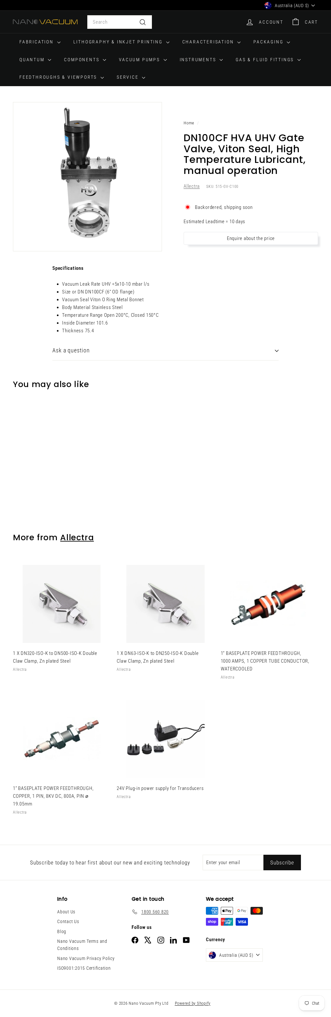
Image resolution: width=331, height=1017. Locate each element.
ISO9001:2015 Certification (84, 968)
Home (189, 122)
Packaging (269, 41)
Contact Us (68, 921)
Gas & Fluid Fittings (266, 59)
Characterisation (209, 41)
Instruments (199, 59)
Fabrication (37, 41)
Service (128, 77)
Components (82, 59)
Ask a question (71, 350)
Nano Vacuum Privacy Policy (86, 958)
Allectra (192, 186)
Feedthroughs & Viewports (59, 77)
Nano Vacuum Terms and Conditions (82, 945)
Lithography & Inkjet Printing (119, 41)
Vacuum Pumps (140, 59)
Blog (61, 931)
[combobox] (119, 22)
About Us (66, 911)
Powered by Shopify (193, 1003)
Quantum (32, 59)
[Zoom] (87, 176)
